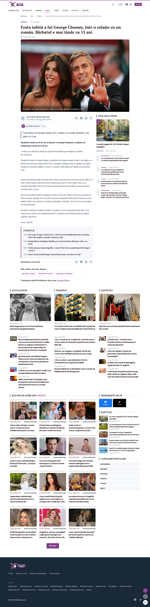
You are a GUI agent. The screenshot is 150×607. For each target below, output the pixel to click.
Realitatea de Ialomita (77, 590)
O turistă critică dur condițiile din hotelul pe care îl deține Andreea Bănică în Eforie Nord (74, 327)
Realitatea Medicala (71, 586)
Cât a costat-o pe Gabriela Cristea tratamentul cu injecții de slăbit (70, 361)
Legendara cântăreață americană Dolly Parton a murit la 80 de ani (22, 499)
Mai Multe (52, 546)
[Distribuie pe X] (91, 118)
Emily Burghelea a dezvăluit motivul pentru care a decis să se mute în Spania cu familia (23, 536)
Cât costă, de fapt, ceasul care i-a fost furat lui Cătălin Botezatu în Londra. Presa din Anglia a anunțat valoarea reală (59, 235)
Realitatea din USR (44, 590)
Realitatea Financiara (86, 586)
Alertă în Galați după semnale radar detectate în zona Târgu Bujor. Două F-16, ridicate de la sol (115, 195)
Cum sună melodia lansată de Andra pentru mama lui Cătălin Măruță (81, 535)
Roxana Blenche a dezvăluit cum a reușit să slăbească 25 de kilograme (74, 370)
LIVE (138, 4)
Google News (63, 280)
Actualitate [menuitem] (27, 10)
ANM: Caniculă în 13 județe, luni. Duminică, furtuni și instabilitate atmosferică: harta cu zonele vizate (33, 383)
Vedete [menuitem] (47, 10)
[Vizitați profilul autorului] (23, 118)
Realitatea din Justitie (41, 586)
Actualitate (105, 156)
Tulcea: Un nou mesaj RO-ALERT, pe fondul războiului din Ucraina (34, 371)
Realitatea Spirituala (56, 586)
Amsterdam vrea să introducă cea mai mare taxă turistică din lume (114, 183)
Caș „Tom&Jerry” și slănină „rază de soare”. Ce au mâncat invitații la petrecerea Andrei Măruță (74, 342)
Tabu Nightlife (113, 586)
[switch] (120, 4)
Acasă (25, 16)
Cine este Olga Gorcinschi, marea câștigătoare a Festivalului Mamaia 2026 (81, 463)
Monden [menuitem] (39, 10)
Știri (32, 16)
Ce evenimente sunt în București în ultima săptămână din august (115, 159)
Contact (10, 573)
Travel (103, 179)
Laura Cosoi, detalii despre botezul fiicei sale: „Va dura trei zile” (54, 254)
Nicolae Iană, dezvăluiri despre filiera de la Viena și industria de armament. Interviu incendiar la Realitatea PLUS (33, 360)
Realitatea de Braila (126, 586)
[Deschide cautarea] (113, 4)
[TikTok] (130, 4)
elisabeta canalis (46, 273)
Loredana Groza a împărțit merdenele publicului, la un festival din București (112, 172)
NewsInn (89, 590)
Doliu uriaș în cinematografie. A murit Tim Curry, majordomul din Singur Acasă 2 (59, 249)
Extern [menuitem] (65, 10)
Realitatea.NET (12, 586)
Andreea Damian (42, 117)
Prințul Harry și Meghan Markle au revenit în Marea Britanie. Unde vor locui (57, 242)
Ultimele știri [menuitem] (13, 10)
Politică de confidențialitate (38, 573)
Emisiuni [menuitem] (85, 10)
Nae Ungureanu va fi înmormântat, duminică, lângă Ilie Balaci (26, 327)
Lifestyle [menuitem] (75, 10)
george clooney (28, 273)
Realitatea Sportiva (26, 586)
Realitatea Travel (101, 586)
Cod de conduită (54, 573)
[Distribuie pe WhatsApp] (86, 118)
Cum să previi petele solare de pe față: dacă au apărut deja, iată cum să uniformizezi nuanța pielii (122, 374)
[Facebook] (126, 4)
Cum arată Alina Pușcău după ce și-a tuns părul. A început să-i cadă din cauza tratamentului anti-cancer (52, 500)
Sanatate (99, 151)
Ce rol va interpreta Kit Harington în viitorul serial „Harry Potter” (51, 463)
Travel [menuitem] (56, 10)
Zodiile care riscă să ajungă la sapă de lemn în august (121, 364)
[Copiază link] (76, 118)
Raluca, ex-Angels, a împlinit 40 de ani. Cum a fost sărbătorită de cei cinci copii (73, 352)
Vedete (39, 16)
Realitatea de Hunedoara (60, 590)
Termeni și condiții (21, 573)
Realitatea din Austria (29, 590)
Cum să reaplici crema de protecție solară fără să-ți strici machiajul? (122, 354)
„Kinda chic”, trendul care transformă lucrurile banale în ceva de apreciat (121, 342)
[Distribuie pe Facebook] (81, 118)
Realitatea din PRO (14, 590)
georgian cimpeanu (64, 273)
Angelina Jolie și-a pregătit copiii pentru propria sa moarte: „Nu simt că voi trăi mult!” (52, 536)
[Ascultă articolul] (145, 590)
